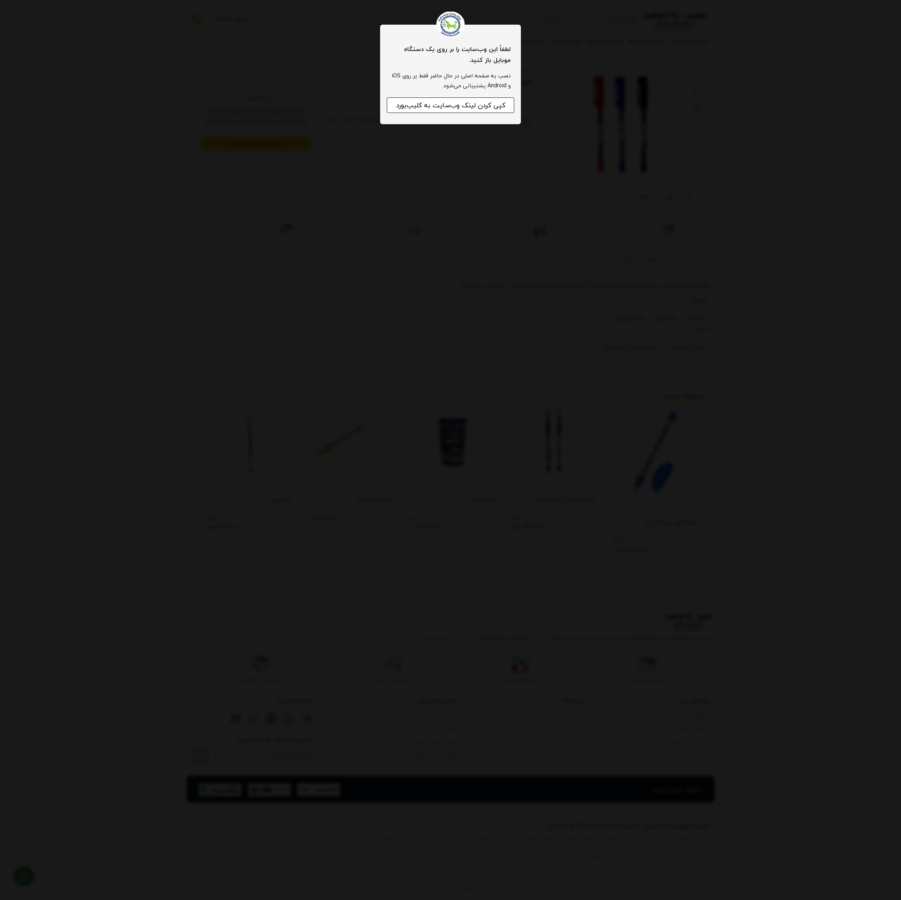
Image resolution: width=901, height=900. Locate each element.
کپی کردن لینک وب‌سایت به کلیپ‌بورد (450, 105)
